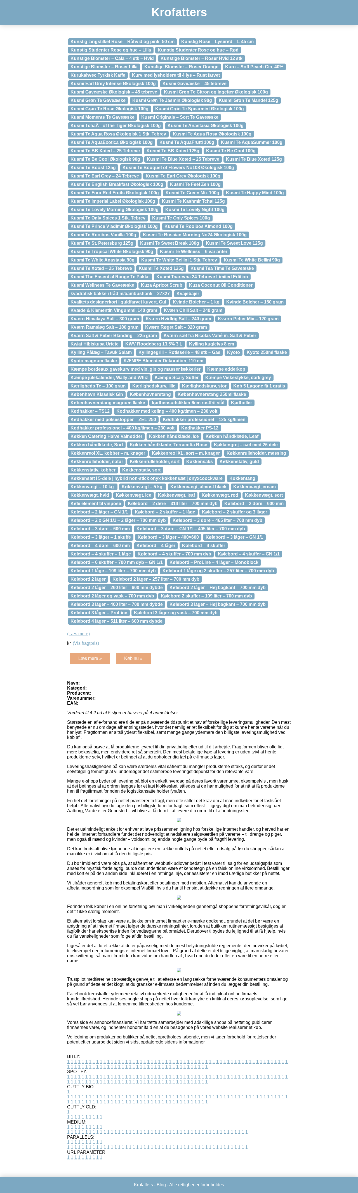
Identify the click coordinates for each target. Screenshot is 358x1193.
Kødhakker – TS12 (90, 411)
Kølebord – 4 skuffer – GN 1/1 (249, 554)
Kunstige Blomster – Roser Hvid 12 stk (201, 58)
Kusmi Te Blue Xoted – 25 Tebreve (183, 159)
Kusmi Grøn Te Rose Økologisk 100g (109, 108)
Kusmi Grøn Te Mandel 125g (248, 100)
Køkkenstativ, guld (239, 461)
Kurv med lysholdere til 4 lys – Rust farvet (176, 75)
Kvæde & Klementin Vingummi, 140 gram (113, 310)
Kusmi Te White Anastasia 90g (102, 260)
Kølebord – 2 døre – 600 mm (254, 503)
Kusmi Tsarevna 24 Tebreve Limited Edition (202, 276)
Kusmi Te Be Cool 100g (231, 150)
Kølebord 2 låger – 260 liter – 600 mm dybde (116, 587)
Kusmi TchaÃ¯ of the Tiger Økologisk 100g (115, 125)
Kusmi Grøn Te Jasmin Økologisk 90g (172, 100)
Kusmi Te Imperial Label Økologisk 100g (112, 201)
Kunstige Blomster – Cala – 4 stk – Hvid (112, 58)
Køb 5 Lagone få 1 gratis (259, 386)
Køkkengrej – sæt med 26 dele (246, 444)
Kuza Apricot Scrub (161, 285)
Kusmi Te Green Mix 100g (192, 192)
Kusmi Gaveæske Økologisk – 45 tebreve (113, 92)
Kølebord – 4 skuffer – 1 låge (100, 554)
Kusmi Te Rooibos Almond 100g (198, 226)
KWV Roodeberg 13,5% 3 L (153, 344)
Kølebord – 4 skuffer (203, 545)
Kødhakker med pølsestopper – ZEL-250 (113, 419)
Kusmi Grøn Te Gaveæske (98, 100)
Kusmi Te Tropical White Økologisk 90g (111, 251)
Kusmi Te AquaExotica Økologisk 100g (111, 142)
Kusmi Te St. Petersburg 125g (101, 243)
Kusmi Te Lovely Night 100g (195, 209)
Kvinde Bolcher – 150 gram (255, 302)
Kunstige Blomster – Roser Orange (181, 66)
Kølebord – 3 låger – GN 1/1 (234, 537)
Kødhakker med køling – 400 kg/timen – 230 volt (166, 411)
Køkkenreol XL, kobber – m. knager (107, 453)
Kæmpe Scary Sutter (177, 377)
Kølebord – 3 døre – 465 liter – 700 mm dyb (217, 520)
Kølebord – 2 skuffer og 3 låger (234, 512)
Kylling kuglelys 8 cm (211, 344)
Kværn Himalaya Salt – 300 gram (104, 318)
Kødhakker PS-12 (199, 428)
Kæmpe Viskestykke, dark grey (238, 377)
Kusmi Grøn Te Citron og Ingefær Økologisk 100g (216, 92)
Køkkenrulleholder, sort (155, 461)
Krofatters (179, 12)
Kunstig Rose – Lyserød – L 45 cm (217, 41)
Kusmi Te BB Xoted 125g (173, 150)
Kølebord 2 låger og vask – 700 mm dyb (112, 596)
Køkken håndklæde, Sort (96, 444)
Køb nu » (133, 658)
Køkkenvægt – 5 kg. (143, 486)
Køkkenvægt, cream (254, 486)
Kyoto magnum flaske (93, 360)
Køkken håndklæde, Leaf (232, 436)
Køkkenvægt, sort (264, 495)
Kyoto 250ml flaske (267, 352)
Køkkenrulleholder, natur (96, 461)
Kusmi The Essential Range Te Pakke (110, 276)
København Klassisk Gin (96, 394)
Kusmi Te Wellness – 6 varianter (193, 251)
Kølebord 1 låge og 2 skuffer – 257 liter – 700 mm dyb (218, 570)
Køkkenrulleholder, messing (256, 453)
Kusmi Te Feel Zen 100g (195, 184)
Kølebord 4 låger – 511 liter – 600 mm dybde (116, 621)
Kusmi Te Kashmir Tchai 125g (193, 201)
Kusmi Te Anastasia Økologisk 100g (206, 125)
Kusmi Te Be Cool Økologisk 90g (105, 159)
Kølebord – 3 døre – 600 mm (100, 528)
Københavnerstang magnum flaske (107, 402)
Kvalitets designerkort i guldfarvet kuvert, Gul (118, 302)
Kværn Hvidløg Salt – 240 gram (178, 318)
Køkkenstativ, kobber (93, 470)
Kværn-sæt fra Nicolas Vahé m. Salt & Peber (210, 335)
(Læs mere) (78, 633)
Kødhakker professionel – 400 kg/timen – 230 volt (122, 428)
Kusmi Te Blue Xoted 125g (254, 159)
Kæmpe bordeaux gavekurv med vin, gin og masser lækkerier (135, 369)
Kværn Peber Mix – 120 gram (248, 318)
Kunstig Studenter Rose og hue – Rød (198, 50)
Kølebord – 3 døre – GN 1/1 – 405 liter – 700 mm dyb (190, 528)
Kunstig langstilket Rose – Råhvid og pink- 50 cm (122, 41)
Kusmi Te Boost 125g (93, 167)
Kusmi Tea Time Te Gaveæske (222, 268)
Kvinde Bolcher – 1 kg (196, 302)
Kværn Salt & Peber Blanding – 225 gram (113, 335)
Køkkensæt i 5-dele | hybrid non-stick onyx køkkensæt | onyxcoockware (146, 478)
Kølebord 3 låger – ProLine (98, 612)
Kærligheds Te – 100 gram (98, 386)
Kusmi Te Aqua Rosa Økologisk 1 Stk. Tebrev (118, 134)
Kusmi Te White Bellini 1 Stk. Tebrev (179, 260)
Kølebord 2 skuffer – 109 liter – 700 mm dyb (206, 596)
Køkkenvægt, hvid (89, 495)
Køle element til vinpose (95, 503)
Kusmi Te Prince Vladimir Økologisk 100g (114, 226)
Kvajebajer (187, 293)
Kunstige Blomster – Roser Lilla (104, 66)
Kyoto (233, 352)
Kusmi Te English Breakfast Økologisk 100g (116, 184)
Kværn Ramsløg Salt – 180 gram (104, 327)
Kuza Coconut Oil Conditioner (221, 285)
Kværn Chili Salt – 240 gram (193, 310)
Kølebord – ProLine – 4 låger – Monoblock (213, 562)
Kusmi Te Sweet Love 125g (234, 243)
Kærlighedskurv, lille (153, 386)
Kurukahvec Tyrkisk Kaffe (97, 75)
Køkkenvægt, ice (133, 495)
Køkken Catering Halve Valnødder (106, 436)
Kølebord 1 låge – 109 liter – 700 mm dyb (113, 570)
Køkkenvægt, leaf (176, 495)
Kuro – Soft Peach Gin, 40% (254, 66)
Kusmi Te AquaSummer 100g (251, 142)
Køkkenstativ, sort (141, 470)
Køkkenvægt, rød (220, 495)
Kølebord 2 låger (88, 579)
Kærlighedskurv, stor (204, 386)
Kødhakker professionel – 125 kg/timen (204, 419)
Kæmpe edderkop (226, 369)
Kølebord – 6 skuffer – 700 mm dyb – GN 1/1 (116, 562)
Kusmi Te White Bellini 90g (252, 260)
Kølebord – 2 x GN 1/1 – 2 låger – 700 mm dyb (118, 520)
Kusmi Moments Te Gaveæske (102, 117)
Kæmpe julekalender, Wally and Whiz (109, 377)
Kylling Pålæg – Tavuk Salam (101, 352)
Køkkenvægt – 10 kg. (92, 486)
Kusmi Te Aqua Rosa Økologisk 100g (212, 134)
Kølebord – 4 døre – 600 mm (100, 545)
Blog (161, 1184)
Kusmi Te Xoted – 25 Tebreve (101, 268)
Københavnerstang (150, 394)
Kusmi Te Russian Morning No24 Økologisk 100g (195, 234)
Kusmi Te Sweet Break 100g (169, 243)
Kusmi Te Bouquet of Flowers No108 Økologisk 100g (178, 167)
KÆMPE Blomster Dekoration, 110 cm (163, 360)
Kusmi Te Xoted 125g (161, 268)
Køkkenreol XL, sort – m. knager (186, 453)
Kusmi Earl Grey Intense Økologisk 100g (113, 83)
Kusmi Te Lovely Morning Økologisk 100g (114, 209)
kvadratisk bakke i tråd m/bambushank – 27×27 (120, 293)
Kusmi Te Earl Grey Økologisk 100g (183, 176)
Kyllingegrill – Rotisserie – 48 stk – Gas (179, 352)
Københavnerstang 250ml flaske (212, 394)
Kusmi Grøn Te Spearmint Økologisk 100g (199, 108)
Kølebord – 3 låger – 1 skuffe (100, 537)
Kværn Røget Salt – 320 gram (176, 327)
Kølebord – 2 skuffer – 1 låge (165, 512)
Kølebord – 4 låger (155, 545)
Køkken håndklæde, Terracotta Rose (168, 444)
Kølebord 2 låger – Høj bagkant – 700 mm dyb (217, 587)
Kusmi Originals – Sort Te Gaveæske (179, 117)
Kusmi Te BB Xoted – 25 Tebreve (105, 150)
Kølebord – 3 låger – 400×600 (168, 537)
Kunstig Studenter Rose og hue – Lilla (110, 50)
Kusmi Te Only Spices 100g (181, 218)
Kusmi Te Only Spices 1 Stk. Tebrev (107, 218)
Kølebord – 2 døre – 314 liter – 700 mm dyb (173, 503)
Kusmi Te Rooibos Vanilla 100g (103, 234)
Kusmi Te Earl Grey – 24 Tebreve (104, 176)
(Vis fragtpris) (86, 643)
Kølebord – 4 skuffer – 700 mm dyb (174, 554)
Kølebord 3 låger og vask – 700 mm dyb (176, 612)
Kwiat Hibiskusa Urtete (94, 344)
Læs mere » (90, 658)
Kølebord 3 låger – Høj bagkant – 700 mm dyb (217, 604)
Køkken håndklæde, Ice (174, 436)
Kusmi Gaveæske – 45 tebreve (194, 83)
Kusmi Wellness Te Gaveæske (102, 285)
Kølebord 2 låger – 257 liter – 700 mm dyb (155, 579)
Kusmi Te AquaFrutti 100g (186, 142)
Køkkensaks (199, 461)
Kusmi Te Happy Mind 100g (255, 192)
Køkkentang (242, 478)
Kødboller (241, 402)
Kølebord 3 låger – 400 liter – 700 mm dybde (116, 604)
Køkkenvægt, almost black (198, 486)
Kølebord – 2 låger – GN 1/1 (99, 512)
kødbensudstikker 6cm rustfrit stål (188, 402)
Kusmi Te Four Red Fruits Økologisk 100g (114, 192)
